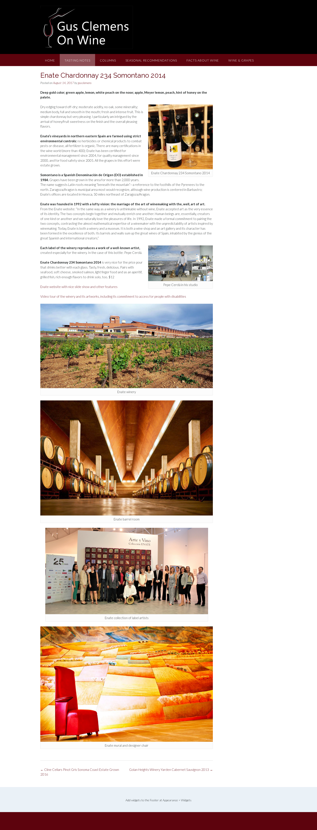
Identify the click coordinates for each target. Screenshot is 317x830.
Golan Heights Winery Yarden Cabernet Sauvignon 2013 (171, 770)
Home (50, 60)
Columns (108, 60)
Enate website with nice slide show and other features (79, 287)
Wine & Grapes (241, 60)
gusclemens (85, 83)
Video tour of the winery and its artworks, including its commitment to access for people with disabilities (113, 296)
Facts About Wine (203, 60)
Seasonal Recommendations (151, 60)
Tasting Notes (77, 60)
